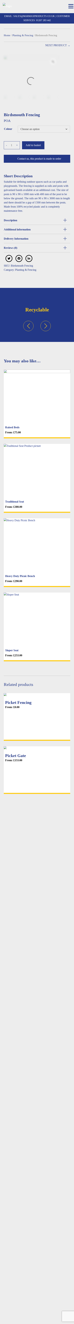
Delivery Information (16, 238)
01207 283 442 (43, 20)
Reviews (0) (10, 247)
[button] (70, 6)
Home (7, 35)
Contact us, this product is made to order (39, 158)
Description (10, 220)
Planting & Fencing (22, 35)
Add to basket (33, 145)
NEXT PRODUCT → (57, 45)
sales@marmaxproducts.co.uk (34, 16)
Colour (8, 128)
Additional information (17, 229)
